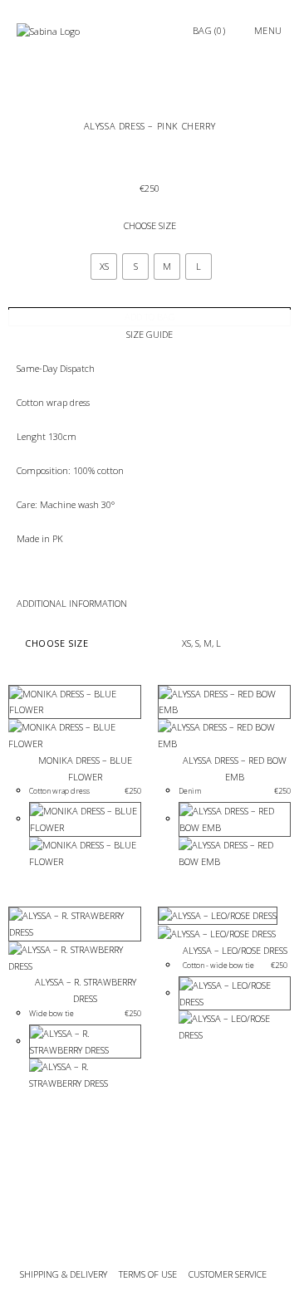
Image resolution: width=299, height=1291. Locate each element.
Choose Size (150, 225)
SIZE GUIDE (149, 334)
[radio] (103, 266)
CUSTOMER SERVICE (229, 1274)
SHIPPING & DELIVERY (63, 1274)
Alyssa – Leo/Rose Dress (235, 950)
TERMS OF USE (148, 1274)
